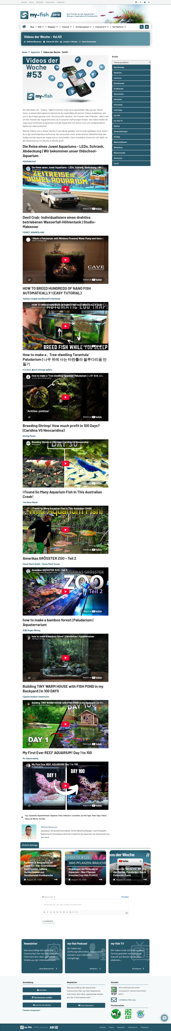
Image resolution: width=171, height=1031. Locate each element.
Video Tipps (96, 816)
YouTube (42, 819)
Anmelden (125, 897)
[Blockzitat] (63, 912)
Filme (60, 816)
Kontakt (24, 2)
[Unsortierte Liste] (60, 912)
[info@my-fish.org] (114, 1000)
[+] (76, 912)
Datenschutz (50, 2)
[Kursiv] (47, 912)
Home (24, 52)
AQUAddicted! (29, 161)
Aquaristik (33, 816)
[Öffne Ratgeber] (57, 26)
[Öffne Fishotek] (71, 26)
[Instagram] (140, 2)
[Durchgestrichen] (54, 912)
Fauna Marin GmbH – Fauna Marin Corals (41, 564)
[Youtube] (144, 2)
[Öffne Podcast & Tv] (108, 26)
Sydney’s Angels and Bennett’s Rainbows (41, 298)
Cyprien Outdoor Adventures (36, 696)
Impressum (60, 2)
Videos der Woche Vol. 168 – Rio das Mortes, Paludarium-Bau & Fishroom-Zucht (129, 872)
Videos (103, 816)
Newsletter (40, 2)
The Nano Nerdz (30, 502)
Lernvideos (76, 816)
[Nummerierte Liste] (57, 912)
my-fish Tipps (86, 816)
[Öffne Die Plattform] (125, 26)
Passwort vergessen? (31, 1010)
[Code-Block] (67, 912)
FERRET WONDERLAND (33, 232)
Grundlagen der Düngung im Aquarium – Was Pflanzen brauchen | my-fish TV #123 (83, 872)
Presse (31, 2)
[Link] (70, 912)
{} (73, 912)
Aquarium (35, 52)
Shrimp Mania (29, 436)
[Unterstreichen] (50, 912)
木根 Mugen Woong (31, 630)
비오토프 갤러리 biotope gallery (37, 369)
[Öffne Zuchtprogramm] (91, 26)
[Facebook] (136, 2)
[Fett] (44, 912)
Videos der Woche (31, 819)
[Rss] (149, 2)
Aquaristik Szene (43, 816)
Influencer (67, 816)
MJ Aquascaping (30, 758)
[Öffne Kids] (43, 26)
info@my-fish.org (127, 999)
